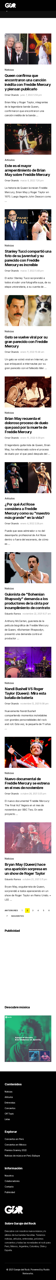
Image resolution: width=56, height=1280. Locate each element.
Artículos (10, 159)
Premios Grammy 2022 (16, 1150)
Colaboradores (12, 1181)
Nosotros (9, 1175)
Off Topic (9, 1113)
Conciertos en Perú (14, 1139)
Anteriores (11, 910)
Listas (7, 1119)
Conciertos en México (15, 1144)
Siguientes (17, 916)
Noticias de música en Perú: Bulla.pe (22, 1155)
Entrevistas (10, 1102)
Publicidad (10, 1192)
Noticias (9, 69)
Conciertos (10, 1108)
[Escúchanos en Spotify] (28, 1038)
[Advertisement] (28, 967)
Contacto (9, 1186)
